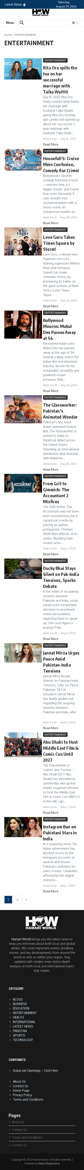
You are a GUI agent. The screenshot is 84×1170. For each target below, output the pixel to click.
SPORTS (19, 1035)
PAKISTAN (20, 1031)
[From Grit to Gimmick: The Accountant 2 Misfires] (23, 491)
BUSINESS (20, 1004)
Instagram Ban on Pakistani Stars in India (60, 832)
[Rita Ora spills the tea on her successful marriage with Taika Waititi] (23, 78)
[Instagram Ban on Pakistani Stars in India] (23, 836)
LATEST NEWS (23, 1026)
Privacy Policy (22, 1095)
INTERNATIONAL (24, 1022)
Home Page (21, 1090)
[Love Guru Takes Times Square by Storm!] (23, 254)
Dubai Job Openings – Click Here (35, 1070)
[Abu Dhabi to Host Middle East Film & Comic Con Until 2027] (23, 756)
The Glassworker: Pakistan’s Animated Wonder (60, 410)
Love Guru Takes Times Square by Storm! (59, 243)
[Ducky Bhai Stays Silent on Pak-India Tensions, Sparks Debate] (23, 578)
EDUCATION (21, 1008)
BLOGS (18, 999)
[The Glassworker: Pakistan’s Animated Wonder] (23, 422)
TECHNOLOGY (23, 1040)
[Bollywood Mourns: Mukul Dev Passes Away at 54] (23, 337)
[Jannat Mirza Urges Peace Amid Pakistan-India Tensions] (23, 661)
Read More (50, 144)
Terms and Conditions (28, 1099)
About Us (19, 1081)
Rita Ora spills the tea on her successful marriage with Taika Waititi (60, 79)
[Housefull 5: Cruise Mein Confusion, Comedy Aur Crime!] (23, 170)
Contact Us (20, 1086)
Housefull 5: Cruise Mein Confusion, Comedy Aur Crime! (61, 164)
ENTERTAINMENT (55, 60)
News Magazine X (49, 1163)
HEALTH (18, 1017)
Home (8, 34)
